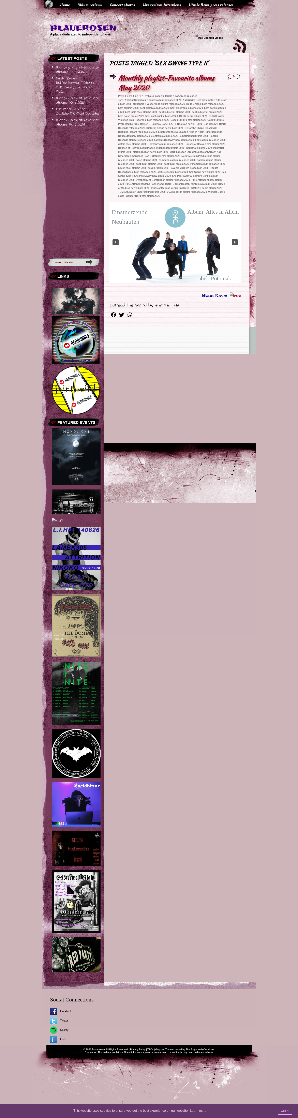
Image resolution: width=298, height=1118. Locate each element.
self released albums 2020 (173, 172)
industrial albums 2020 (199, 148)
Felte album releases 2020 (210, 140)
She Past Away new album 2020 (152, 176)
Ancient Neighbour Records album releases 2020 (153, 100)
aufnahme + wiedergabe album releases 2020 (159, 104)
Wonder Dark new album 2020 (143, 196)
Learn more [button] (198, 1110)
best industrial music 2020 (207, 112)
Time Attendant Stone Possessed (144, 184)
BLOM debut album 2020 (193, 116)
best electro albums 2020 (154, 108)
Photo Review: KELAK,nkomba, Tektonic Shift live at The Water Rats (75, 85)
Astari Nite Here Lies (195, 100)
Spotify (64, 1029)
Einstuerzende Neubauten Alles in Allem (181, 132)
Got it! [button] (285, 1110)
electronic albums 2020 (164, 136)
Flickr (63, 1039)
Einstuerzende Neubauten (125, 217)
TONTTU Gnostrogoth (177, 184)
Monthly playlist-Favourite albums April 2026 (77, 122)
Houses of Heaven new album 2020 (205, 144)
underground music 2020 (151, 192)
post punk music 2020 (176, 164)
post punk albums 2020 (149, 164)
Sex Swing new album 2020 (204, 172)
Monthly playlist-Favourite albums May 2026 (77, 100)
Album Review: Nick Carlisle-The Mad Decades (78, 111)
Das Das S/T (211, 124)
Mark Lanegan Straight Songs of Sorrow (192, 152)
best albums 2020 (128, 108)
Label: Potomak (213, 278)
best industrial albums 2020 (175, 112)
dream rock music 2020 (143, 132)
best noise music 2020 (131, 116)
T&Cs (150, 1049)
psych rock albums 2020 (132, 168)
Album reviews (90, 4)
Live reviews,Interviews (162, 4)
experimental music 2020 (194, 136)
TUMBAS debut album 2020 (206, 188)
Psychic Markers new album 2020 (189, 168)
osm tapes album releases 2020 (177, 160)
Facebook (66, 1011)
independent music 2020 (170, 148)
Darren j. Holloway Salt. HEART (158, 124)
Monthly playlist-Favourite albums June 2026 (77, 69)
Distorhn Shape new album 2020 (164, 128)
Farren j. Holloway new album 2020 (174, 140)
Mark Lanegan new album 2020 (150, 152)
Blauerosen (83, 28)
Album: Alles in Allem (213, 212)
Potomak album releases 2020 (207, 164)
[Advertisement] (74, 191)
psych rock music (158, 168)
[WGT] (57, 520)
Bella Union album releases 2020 (205, 104)
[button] (116, 242)
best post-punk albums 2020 (161, 116)
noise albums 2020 (147, 160)
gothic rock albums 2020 (132, 144)
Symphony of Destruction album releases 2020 (163, 180)
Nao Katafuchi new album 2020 (162, 156)
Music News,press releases (211, 4)
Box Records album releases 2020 (149, 120)
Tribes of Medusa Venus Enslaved (170, 188)
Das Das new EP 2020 (190, 124)
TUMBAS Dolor (127, 192)
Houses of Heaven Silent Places (136, 148)
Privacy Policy (138, 1049)
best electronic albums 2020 (186, 108)
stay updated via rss (210, 37)
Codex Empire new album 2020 (188, 120)
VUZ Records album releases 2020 (187, 192)
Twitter (64, 1020)
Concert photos (122, 4)
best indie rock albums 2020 (141, 112)
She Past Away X (182, 176)
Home (65, 4)
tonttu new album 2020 (204, 184)
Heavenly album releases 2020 (165, 144)
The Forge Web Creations (200, 1049)
